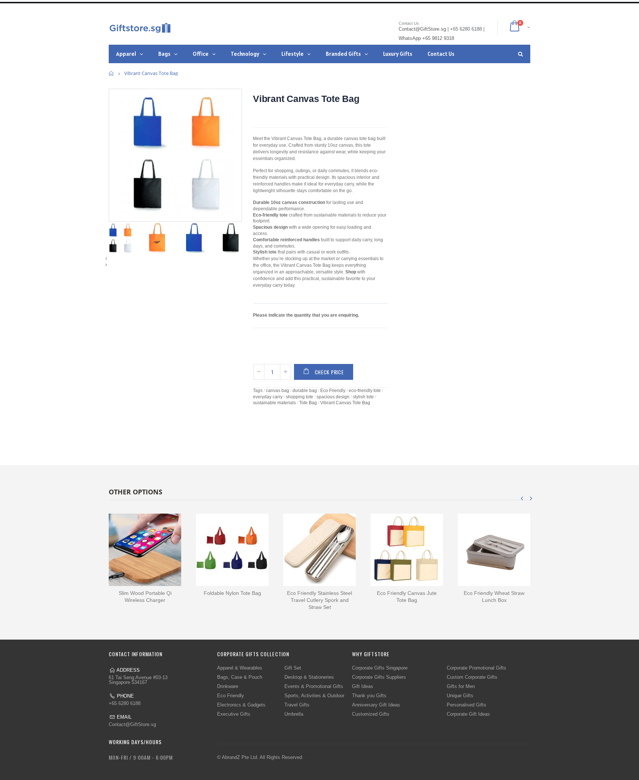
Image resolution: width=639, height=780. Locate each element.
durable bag (305, 390)
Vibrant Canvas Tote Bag (306, 98)
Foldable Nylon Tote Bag (232, 593)
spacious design (333, 396)
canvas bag (277, 390)
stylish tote (363, 396)
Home (111, 73)
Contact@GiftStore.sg (132, 724)
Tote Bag (308, 402)
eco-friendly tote (365, 390)
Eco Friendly (332, 390)
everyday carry (268, 396)
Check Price (329, 372)
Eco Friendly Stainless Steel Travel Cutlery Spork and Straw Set (319, 600)
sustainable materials (274, 402)
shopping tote (299, 396)
